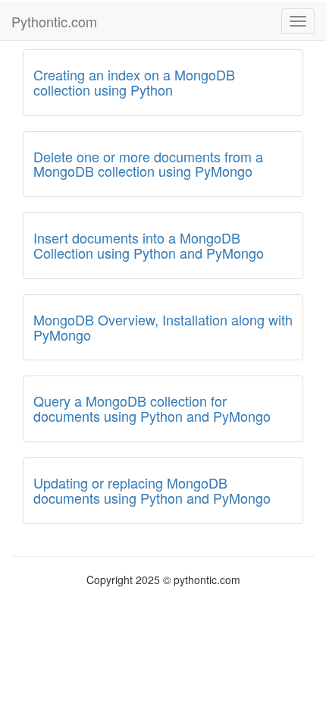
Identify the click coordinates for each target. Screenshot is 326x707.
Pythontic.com (54, 21)
